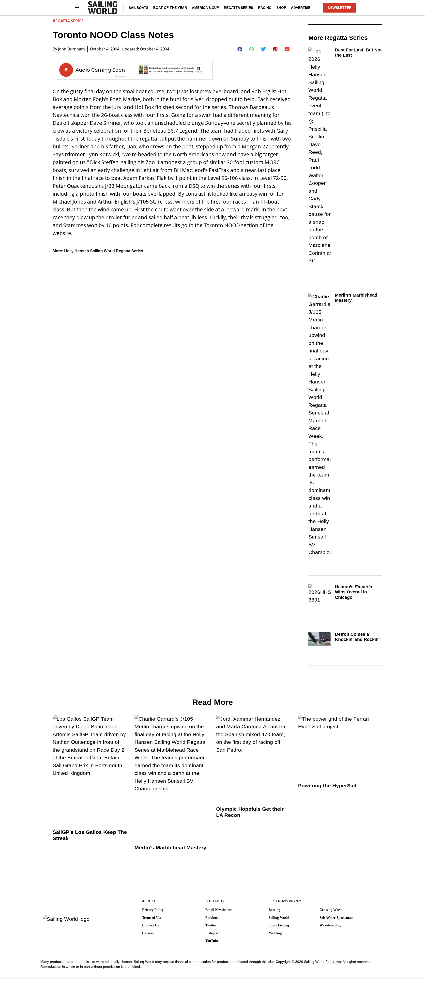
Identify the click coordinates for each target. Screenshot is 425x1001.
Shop (281, 8)
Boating (274, 910)
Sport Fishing (279, 925)
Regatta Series (238, 8)
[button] (240, 49)
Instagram (213, 933)
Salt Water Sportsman (336, 918)
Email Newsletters (218, 910)
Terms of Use (151, 918)
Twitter (210, 925)
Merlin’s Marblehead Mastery (170, 847)
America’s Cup (205, 8)
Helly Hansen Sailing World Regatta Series (103, 251)
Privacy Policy (153, 910)
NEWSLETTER (339, 8)
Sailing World (279, 918)
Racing (265, 8)
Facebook (212, 918)
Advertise (300, 8)
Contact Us (150, 925)
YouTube (211, 941)
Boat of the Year (170, 8)
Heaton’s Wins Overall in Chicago (353, 592)
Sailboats (138, 8)
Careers (147, 933)
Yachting (275, 933)
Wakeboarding (330, 925)
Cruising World (331, 910)
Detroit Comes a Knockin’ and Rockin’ (357, 637)
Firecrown (333, 962)
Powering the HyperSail (327, 785)
